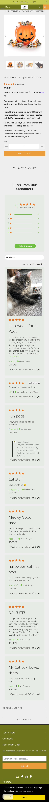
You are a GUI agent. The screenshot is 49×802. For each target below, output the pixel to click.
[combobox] (33, 264)
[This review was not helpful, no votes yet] (38, 369)
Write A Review (25, 246)
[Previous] (6, 36)
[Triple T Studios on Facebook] (22, 776)
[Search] (39, 7)
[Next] (43, 36)
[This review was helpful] (33, 647)
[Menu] (1, 7)
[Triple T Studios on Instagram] (27, 776)
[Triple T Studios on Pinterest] (31, 776)
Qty (5, 141)
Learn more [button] (27, 791)
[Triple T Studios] (24, 7)
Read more (14, 356)
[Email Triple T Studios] (18, 776)
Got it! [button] (24, 797)
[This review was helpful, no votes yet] (33, 396)
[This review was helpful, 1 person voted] (33, 369)
